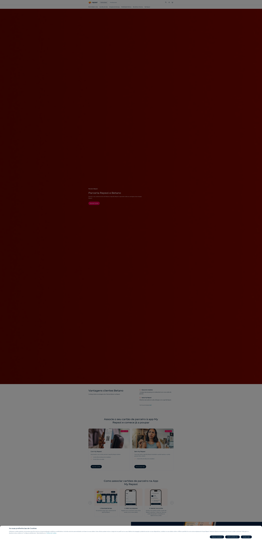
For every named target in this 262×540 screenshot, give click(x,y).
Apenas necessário (217, 537)
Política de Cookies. (51, 533)
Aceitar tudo (246, 537)
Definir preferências (232, 537)
